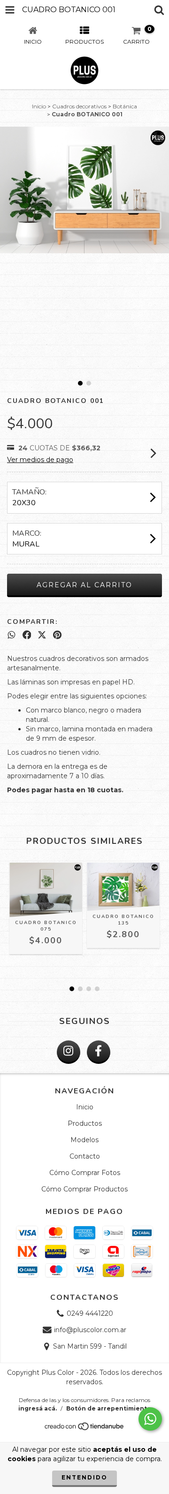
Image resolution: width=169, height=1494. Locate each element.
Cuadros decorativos (79, 106)
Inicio (39, 106)
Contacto (84, 1156)
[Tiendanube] (85, 1428)
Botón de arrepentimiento (108, 1408)
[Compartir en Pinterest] (57, 635)
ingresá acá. (37, 1408)
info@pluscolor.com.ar (90, 1330)
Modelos (84, 1140)
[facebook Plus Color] (98, 1052)
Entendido (84, 1477)
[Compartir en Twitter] (42, 635)
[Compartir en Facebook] (27, 635)
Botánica (125, 106)
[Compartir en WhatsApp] (11, 635)
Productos (85, 1123)
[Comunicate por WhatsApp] (150, 1419)
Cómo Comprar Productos (84, 1189)
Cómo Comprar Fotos (84, 1172)
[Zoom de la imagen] (159, 137)
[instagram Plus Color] (68, 1052)
